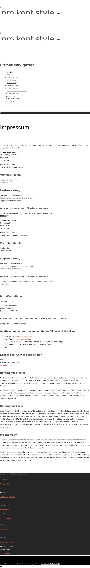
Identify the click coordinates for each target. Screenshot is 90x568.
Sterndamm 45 (11, 83)
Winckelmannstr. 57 (13, 88)
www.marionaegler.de (23, 336)
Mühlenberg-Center (13, 77)
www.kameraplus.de (23, 339)
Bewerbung (10, 101)
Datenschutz (55, 564)
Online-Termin (12, 93)
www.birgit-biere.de (7, 365)
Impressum (45, 564)
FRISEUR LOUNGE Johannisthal (17, 91)
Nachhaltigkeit (12, 99)
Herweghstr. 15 (5, 529)
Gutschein (10, 96)
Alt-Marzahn (11, 75)
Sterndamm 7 (5, 553)
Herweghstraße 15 (13, 85)
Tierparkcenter (11, 80)
